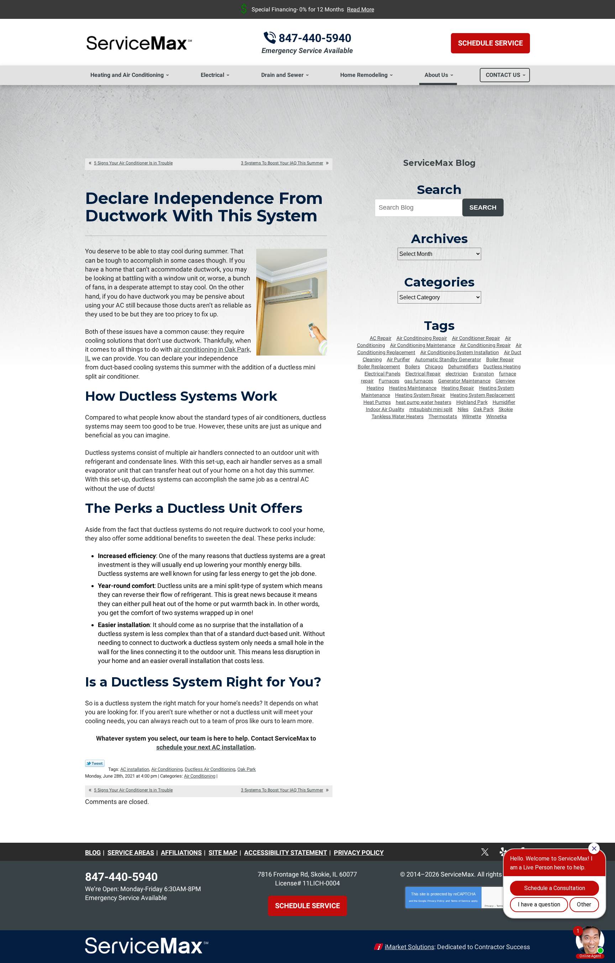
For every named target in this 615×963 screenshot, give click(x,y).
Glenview (505, 381)
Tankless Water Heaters (398, 416)
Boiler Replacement (379, 366)
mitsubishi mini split (431, 409)
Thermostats (443, 416)
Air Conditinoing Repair (421, 338)
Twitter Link (95, 763)
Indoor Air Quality (385, 409)
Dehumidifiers (463, 366)
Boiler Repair (500, 359)
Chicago (434, 366)
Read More (360, 9)
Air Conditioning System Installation (459, 352)
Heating (375, 388)
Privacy (489, 906)
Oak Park (246, 769)
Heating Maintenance (412, 388)
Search (482, 207)
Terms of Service (460, 901)
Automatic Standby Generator (448, 359)
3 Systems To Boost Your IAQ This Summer (282, 162)
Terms (499, 906)
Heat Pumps (377, 402)
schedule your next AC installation (205, 747)
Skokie (506, 409)
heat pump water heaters (423, 402)
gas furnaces (418, 381)
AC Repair (380, 338)
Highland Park (472, 402)
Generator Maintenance (464, 381)
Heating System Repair (420, 395)
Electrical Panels (382, 374)
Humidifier (504, 402)
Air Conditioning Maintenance (422, 345)
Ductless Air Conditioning (210, 769)
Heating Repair (457, 388)
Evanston (483, 374)
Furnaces (389, 381)
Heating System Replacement (482, 395)
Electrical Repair (423, 374)
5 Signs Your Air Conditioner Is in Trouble (133, 162)
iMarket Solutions (409, 947)
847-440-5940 (315, 38)
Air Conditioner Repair (476, 338)
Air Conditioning (167, 769)
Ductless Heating (502, 366)
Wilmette (471, 416)
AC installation (134, 769)
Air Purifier (398, 359)
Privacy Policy (436, 901)
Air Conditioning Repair (485, 345)
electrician (457, 374)
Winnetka (496, 416)
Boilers (412, 366)
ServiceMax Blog (439, 163)
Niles (463, 409)
